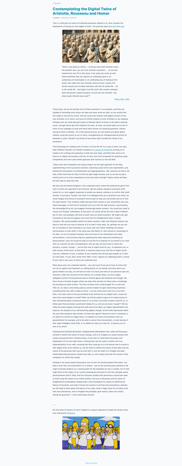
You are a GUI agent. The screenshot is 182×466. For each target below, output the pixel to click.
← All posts (56, 3)
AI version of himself (101, 150)
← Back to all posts (91, 463)
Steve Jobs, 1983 (122, 99)
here (114, 26)
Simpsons (71, 413)
